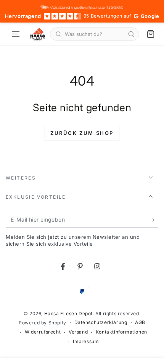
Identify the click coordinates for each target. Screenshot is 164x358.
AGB (140, 322)
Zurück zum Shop (82, 133)
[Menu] (16, 34)
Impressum (86, 341)
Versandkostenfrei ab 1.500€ (87, 7)
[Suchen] (131, 34)
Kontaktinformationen (121, 332)
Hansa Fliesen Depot (68, 313)
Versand (78, 332)
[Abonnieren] (154, 220)
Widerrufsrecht (43, 332)
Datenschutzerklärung (100, 322)
